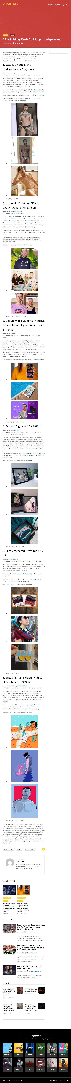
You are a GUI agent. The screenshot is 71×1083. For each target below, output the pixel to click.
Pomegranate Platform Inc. (16, 1080)
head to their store (31, 90)
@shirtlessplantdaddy (9, 221)
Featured (7, 897)
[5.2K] (9, 974)
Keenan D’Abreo (15, 430)
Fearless (13, 333)
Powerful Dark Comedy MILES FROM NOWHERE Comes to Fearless (9, 1008)
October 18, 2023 (7, 997)
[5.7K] (9, 894)
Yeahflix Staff (19, 43)
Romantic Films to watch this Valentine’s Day (29, 967)
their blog (41, 95)
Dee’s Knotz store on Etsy (25, 574)
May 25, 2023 (28, 993)
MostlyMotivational (16, 211)
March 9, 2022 (20, 952)
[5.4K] (9, 932)
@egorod (5, 701)
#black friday (8, 849)
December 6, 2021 (21, 913)
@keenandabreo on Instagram (35, 453)
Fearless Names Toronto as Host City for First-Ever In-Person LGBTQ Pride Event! (31, 927)
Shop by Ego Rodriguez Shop (19, 686)
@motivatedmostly (33, 221)
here (42, 359)
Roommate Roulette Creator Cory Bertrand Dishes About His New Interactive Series (30, 947)
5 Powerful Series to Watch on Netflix (31, 990)
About (50, 1080)
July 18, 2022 (27, 1013)
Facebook (55, 1080)
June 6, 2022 (20, 932)
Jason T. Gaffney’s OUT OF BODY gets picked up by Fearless (9, 992)
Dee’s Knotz (14, 559)
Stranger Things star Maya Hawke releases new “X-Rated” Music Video (31, 1008)
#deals (19, 849)
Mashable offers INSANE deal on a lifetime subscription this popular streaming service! (23, 907)
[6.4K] (23, 894)
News (5, 35)
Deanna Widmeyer (32, 952)
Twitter (61, 1080)
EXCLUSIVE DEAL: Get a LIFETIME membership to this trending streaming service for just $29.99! (9, 907)
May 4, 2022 (5, 913)
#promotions (29, 849)
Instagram (67, 1080)
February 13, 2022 (21, 971)
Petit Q (13, 73)
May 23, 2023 (6, 1013)
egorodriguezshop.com (32, 705)
